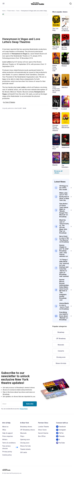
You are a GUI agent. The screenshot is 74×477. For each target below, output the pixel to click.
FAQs (4, 430)
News (17, 10)
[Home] (37, 3)
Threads (62, 436)
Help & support (7, 433)
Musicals (61, 345)
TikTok (61, 433)
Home (4, 10)
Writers (4, 439)
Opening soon (25, 439)
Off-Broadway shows (27, 430)
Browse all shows (58, 172)
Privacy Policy (24, 408)
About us (5, 427)
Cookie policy (7, 455)
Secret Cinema (43, 433)
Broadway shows (26, 427)
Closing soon (60, 357)
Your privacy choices (6, 447)
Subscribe (29, 404)
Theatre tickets (25, 449)
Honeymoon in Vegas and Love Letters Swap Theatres (36, 10)
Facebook (62, 427)
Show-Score (42, 430)
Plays (22, 436)
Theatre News (11, 10)
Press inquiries (7, 436)
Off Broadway (61, 338)
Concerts (61, 351)
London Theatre (43, 427)
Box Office (42, 436)
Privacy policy (7, 452)
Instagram (62, 430)
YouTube (62, 443)
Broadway (61, 332)
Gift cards (23, 452)
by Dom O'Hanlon (9, 102)
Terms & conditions (9, 443)
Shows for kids (61, 363)
